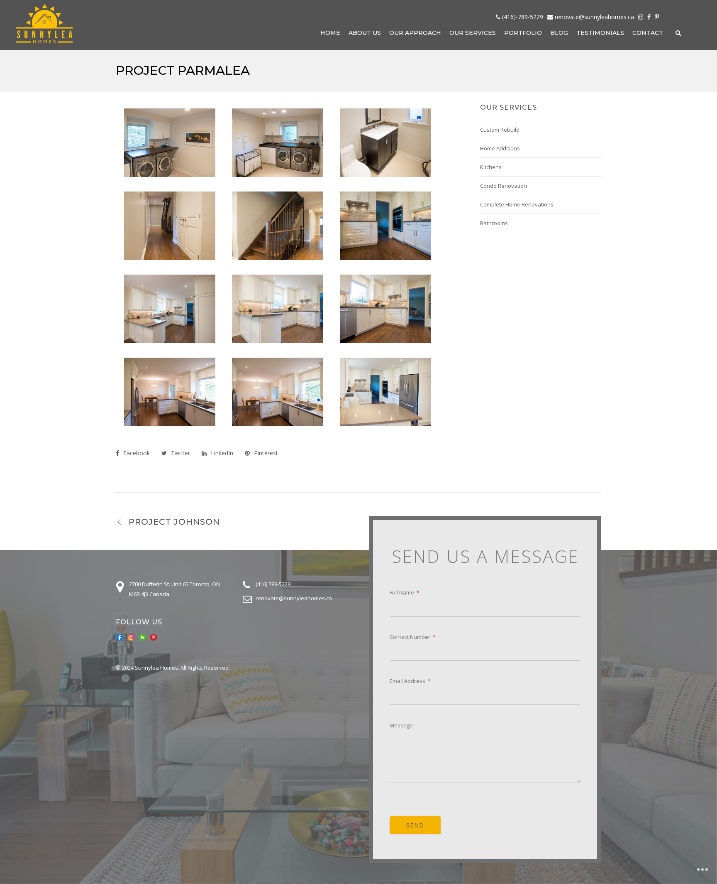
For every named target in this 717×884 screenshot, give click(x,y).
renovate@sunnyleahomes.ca (594, 17)
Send (415, 825)
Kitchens (491, 167)
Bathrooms (494, 223)
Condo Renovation (503, 185)
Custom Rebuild (499, 129)
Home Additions (500, 148)
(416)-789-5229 (522, 17)
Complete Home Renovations (517, 204)
